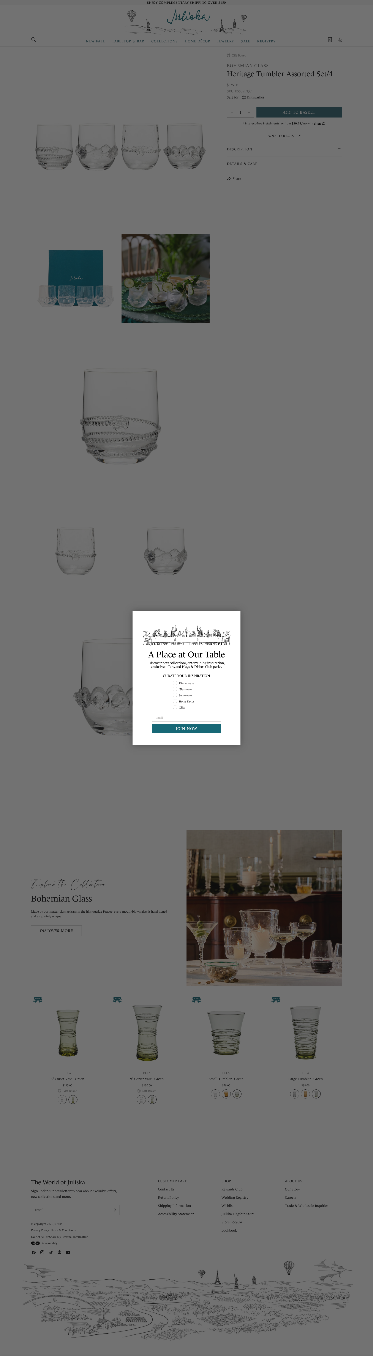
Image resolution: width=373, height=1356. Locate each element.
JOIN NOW (186, 728)
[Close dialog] (234, 617)
